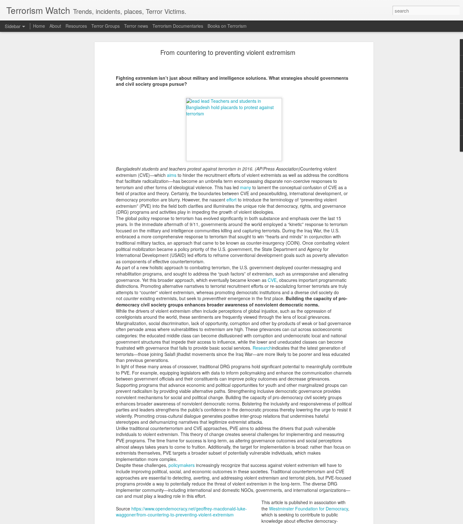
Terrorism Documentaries (177, 26)
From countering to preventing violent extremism (227, 52)
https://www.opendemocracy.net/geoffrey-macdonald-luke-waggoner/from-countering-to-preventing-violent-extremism (181, 511)
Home (39, 26)
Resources (76, 26)
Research (262, 348)
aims (171, 175)
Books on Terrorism (227, 26)
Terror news (136, 26)
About (55, 26)
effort (231, 199)
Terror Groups (105, 26)
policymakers (182, 465)
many (245, 187)
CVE (272, 280)
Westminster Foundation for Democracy (308, 508)
